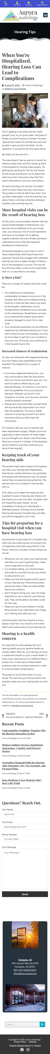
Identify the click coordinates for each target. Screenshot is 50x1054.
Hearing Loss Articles (15, 88)
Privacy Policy (20, 1041)
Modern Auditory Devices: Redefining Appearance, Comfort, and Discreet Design (22, 748)
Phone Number (9, 834)
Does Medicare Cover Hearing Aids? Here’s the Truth (21, 781)
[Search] (42, 1024)
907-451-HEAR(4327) (25, 970)
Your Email (7, 822)
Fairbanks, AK (25, 960)
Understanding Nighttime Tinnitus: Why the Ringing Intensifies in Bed (24, 732)
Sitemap (32, 1041)
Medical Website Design (20, 1045)
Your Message (9, 847)
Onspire (37, 1045)
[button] (45, 15)
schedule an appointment (22, 705)
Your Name (7, 809)
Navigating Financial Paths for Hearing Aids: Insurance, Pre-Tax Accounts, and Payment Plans (23, 765)
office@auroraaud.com (25, 973)
